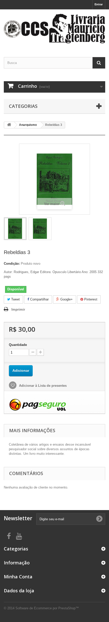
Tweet (15, 299)
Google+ (66, 299)
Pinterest (90, 299)
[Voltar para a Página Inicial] (9, 125)
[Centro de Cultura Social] (54, 28)
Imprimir (18, 309)
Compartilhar (39, 299)
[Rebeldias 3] (15, 228)
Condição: (12, 263)
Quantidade (18, 345)
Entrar (99, 4)
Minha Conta (18, 577)
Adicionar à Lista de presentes (42, 386)
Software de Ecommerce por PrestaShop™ (47, 608)
